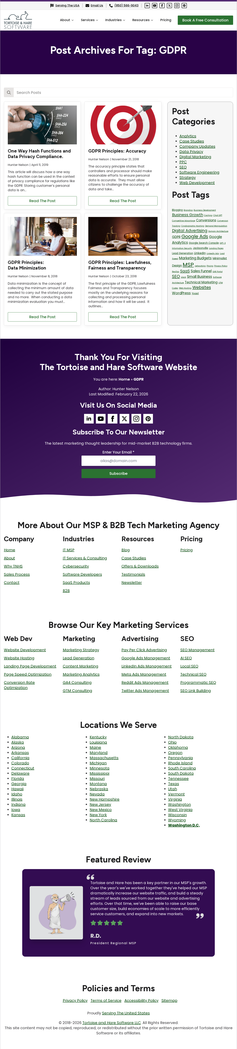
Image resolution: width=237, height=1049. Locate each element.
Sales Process (17, 574)
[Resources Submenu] (153, 20)
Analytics (187, 136)
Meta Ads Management (143, 674)
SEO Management (197, 650)
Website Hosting (19, 658)
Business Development (205, 210)
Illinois (16, 799)
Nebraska (99, 789)
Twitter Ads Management (145, 690)
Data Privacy (191, 151)
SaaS (185, 271)
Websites (201, 287)
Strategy (187, 177)
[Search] (9, 92)
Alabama (20, 737)
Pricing (165, 20)
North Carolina (103, 820)
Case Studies (191, 141)
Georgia (18, 783)
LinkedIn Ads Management (146, 666)
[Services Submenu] (98, 20)
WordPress (181, 293)
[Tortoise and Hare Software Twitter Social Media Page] (169, 5)
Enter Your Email (118, 452)
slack (183, 277)
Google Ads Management (145, 658)
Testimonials (133, 574)
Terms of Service (106, 1000)
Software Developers (82, 574)
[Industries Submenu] (125, 20)
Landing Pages (216, 248)
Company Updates (197, 146)
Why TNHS (13, 566)
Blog (125, 550)
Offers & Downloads (140, 566)
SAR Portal (218, 271)
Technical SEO (193, 674)
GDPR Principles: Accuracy (117, 151)
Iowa (15, 809)
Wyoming (177, 820)
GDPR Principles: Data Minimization (27, 265)
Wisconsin (177, 814)
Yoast (195, 293)
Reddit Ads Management (144, 682)
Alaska (17, 742)
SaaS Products (76, 582)
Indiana (18, 804)
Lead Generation (182, 253)
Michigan (98, 763)
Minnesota (99, 768)
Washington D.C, (184, 825)
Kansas (18, 814)
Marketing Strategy (81, 650)
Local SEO (189, 666)
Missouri (97, 778)
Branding (188, 210)
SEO (183, 167)
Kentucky (98, 737)
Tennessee (178, 778)
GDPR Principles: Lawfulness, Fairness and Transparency (119, 265)
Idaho (16, 794)
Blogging (177, 210)
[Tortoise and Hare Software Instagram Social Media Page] (176, 5)
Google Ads (194, 236)
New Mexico (101, 809)
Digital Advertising (189, 230)
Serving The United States (126, 1013)
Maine (95, 747)
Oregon (175, 752)
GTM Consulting (77, 690)
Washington (179, 804)
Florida (17, 778)
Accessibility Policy (141, 1000)
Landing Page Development (30, 666)
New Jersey (100, 804)
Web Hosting (185, 288)
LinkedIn (200, 253)
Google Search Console (204, 243)
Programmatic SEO (198, 682)
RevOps (175, 271)
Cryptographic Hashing (192, 226)
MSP (188, 264)
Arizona (18, 747)
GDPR (176, 237)
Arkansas (20, 752)
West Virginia (180, 809)
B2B (66, 590)
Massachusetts (104, 757)
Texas (173, 783)
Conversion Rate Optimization (19, 685)
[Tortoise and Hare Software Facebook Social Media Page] (162, 5)
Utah (172, 789)
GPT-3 (223, 243)
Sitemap (169, 1000)
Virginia (175, 799)
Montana (98, 783)
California (20, 757)
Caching (208, 215)
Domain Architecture (218, 231)
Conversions (206, 220)
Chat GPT (217, 215)
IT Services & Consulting (85, 558)
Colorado (20, 763)
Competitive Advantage (183, 220)
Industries (113, 20)
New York (98, 814)
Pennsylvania (180, 757)
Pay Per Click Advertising (144, 650)
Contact (11, 582)
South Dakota (181, 773)
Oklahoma (178, 747)
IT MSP (68, 550)
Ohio (172, 742)
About (65, 20)
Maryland (99, 752)
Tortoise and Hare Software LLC (111, 1022)
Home (124, 379)
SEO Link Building (195, 690)
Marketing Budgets (195, 258)
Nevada (97, 794)
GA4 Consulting (77, 682)
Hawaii (17, 789)
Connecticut (22, 768)
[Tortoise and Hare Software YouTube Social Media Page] (154, 5)
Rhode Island (180, 763)
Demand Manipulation (216, 226)
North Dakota (180, 737)
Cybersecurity (76, 566)
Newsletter (131, 582)
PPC (183, 162)
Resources (141, 20)
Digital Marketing (195, 156)
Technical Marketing (201, 282)
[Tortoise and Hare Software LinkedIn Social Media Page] (147, 5)
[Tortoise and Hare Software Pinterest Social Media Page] (184, 5)
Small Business (199, 276)
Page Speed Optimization (27, 674)
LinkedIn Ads (213, 253)
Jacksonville (200, 248)
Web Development (197, 182)
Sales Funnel (201, 271)
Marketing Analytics (81, 674)
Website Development (25, 650)
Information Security (182, 248)
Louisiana (98, 742)
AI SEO (186, 658)
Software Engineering (199, 172)
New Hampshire (104, 799)
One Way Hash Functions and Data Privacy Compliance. (39, 153)
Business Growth (187, 214)
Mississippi (99, 773)
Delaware (20, 773)
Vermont (176, 794)
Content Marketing (80, 666)
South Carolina (182, 768)
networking (200, 266)
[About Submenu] (73, 20)
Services (88, 20)
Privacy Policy (220, 266)
